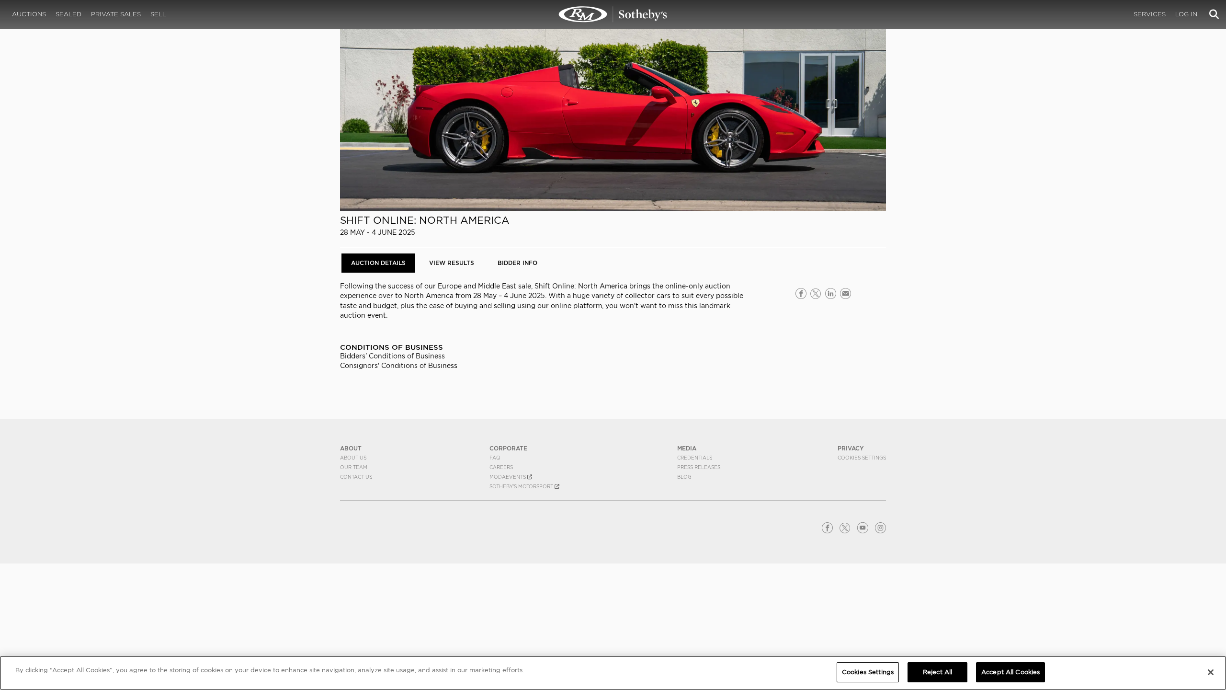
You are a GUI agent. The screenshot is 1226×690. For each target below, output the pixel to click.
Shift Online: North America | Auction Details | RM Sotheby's (613, 14)
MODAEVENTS (508, 477)
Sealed (68, 14)
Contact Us (356, 477)
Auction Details (378, 262)
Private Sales (116, 14)
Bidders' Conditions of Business (392, 356)
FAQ (494, 457)
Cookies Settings (862, 457)
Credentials (694, 457)
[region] (613, 673)
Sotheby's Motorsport (522, 486)
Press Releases (698, 467)
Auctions (29, 14)
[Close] (1210, 672)
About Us (353, 457)
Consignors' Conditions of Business (398, 365)
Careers (501, 467)
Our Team (353, 467)
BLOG (684, 477)
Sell (158, 14)
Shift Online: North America (425, 220)
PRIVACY (851, 448)
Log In (1186, 14)
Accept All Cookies (1010, 672)
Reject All (937, 672)
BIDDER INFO (517, 262)
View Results (451, 262)
